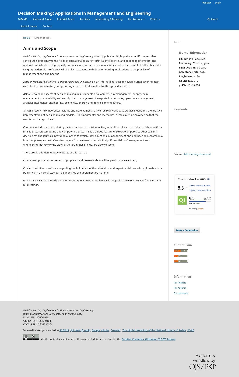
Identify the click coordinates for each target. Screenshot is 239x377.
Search (214, 19)
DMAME (22, 19)
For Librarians (181, 293)
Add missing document (197, 154)
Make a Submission (187, 230)
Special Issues (28, 26)
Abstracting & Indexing (109, 19)
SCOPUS (64, 330)
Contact (47, 26)
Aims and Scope (42, 19)
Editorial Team (65, 19)
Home (26, 37)
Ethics (154, 19)
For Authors (135, 19)
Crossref (115, 330)
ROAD (190, 330)
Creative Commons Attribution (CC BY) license (148, 339)
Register (206, 2)
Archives (85, 19)
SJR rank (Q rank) (80, 330)
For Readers (180, 282)
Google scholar (100, 330)
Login (218, 2)
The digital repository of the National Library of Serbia (154, 330)
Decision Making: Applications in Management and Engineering (84, 13)
